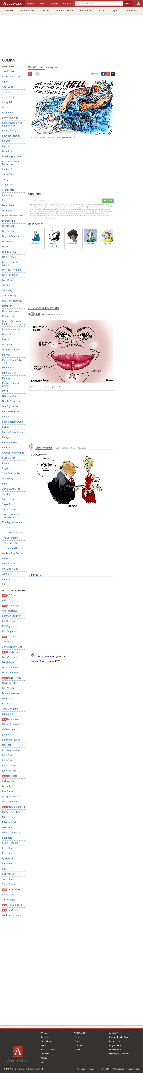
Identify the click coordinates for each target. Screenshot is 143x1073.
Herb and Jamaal (11, 311)
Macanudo (7, 344)
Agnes (5, 81)
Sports (116, 10)
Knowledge (85, 10)
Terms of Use (106, 1069)
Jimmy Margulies (11, 739)
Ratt (4, 868)
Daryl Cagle (8, 662)
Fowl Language (10, 274)
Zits (4, 584)
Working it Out (10, 568)
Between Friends (11, 135)
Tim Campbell (12, 904)
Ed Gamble (7, 698)
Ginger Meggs (9, 295)
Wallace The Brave (12, 553)
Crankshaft (8, 189)
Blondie (6, 146)
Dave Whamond (10, 672)
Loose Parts (8, 334)
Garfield (6, 285)
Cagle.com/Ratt (56, 386)
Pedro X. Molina (10, 842)
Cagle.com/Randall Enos (65, 137)
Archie (5, 91)
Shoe (4, 483)
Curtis (5, 200)
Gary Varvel (11, 719)
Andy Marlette (9, 610)
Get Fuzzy (7, 290)
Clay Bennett (12, 652)
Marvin (6, 354)
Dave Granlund (10, 667)
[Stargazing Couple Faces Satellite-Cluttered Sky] (30, 74)
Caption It (7, 169)
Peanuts (6, 416)
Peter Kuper (8, 848)
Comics (78, 1041)
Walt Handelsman (11, 915)
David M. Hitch (9, 682)
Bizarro (6, 140)
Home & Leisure (64, 10)
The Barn (7, 527)
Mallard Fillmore (11, 349)
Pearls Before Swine (12, 421)
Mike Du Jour (9, 372)
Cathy (5, 179)
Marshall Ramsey (11, 801)
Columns (79, 1045)
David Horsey (12, 677)
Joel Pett (6, 744)
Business (9, 10)
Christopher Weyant (12, 646)
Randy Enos (8, 863)
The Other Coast (10, 542)
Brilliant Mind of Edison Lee (11, 163)
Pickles (5, 426)
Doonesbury (8, 241)
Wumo (5, 573)
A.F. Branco (10, 595)
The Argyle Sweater (12, 522)
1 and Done (8, 71)
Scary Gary (7, 478)
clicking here (51, 218)
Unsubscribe (118, 1069)
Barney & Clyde (10, 117)
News (77, 1037)
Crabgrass (7, 184)
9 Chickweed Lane (11, 76)
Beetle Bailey (9, 130)
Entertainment (27, 10)
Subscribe (108, 201)
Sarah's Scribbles (11, 473)
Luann (5, 339)
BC (3, 107)
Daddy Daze (8, 205)
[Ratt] (31, 313)
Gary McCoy (8, 713)
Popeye (6, 437)
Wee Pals (7, 558)
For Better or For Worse (10, 263)
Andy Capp (7, 86)
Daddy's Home (9, 210)
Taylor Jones (8, 899)
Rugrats (6, 468)
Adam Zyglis (8, 600)
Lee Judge (7, 786)
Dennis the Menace (12, 215)
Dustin (5, 246)
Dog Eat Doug (9, 231)
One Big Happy (10, 406)
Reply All (6, 447)
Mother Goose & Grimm (10, 384)
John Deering (9, 770)
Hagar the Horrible (12, 300)
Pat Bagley (7, 837)
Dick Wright (8, 688)
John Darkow (9, 765)
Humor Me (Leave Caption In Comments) (14, 323)
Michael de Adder (11, 811)
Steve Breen (8, 884)
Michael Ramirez (14, 806)
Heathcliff (7, 305)
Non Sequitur (9, 395)
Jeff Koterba (8, 734)
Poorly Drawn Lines (12, 432)
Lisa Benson (8, 791)
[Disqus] (71, 686)
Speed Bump (8, 504)
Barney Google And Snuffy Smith (12, 124)
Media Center (115, 1049)
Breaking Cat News (12, 156)
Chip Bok (9, 636)
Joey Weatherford (11, 750)
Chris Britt (7, 641)
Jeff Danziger (9, 729)
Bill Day (6, 626)
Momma (6, 377)
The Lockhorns (10, 537)
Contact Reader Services (120, 1037)
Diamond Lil (8, 220)
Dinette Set (8, 225)
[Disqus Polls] (71, 612)
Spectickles (8, 499)
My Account (114, 1041)
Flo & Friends (9, 256)
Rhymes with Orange (13, 452)
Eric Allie (6, 703)
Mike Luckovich (10, 822)
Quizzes (78, 1049)
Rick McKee (8, 873)
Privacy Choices (132, 1069)
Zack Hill (6, 579)
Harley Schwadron (11, 724)
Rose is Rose (8, 457)
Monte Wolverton (11, 832)
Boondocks (7, 151)
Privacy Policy (92, 1069)
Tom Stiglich (11, 910)
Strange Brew (9, 509)
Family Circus (9, 251)
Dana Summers (10, 657)
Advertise (81, 1069)
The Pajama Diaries (12, 548)
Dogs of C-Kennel (11, 236)
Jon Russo (10, 775)
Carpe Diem (8, 174)
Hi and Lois (8, 316)
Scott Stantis (8, 879)
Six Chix (6, 493)
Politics (102, 10)
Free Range (8, 280)
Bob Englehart (9, 631)
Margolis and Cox (11, 796)
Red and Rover (9, 442)
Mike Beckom (9, 817)
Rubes (5, 463)
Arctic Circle (8, 97)
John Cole (7, 760)
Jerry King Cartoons (12, 329)
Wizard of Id (8, 563)
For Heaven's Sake (11, 269)
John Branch (8, 755)
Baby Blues (8, 112)
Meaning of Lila (10, 367)
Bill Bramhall (9, 621)
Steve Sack (7, 894)
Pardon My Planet (11, 411)
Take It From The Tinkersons (11, 516)
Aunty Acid (7, 102)
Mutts (5, 390)
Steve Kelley (11, 889)
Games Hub (132, 10)
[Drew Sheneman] (31, 446)
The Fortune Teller (12, 532)
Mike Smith (8, 827)
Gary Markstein (10, 708)
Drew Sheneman (11, 693)
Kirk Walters (8, 781)
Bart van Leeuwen (11, 615)
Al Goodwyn (11, 605)
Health (45, 10)
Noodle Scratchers (11, 401)
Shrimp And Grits (11, 488)
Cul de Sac (7, 194)
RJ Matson (7, 858)
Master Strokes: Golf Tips (12, 361)
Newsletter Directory (118, 1053)
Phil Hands (8, 853)
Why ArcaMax (115, 1045)
